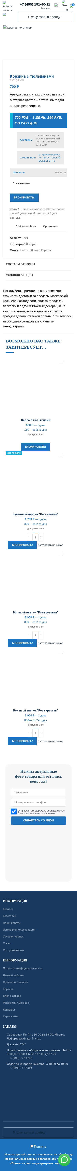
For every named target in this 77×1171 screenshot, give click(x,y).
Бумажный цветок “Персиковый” (35, 514)
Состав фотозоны (20, 264)
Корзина (8, 989)
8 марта (31, 244)
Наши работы (12, 922)
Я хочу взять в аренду (23, 17)
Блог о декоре (12, 995)
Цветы (24, 250)
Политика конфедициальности (22, 968)
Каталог (8, 909)
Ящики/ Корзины (41, 250)
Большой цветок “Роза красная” (35, 710)
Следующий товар (65, 68)
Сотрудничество (13, 950)
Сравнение (50, 226)
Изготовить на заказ (50, 544)
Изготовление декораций (19, 929)
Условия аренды (19, 275)
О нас (6, 943)
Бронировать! (24, 197)
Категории (9, 915)
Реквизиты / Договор (16, 1002)
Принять (40, 1146)
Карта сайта (11, 1016)
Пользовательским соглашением (36, 813)
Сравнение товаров (15, 982)
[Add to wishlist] (60, 361)
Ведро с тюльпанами (35, 420)
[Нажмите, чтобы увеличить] (10, 24)
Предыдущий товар (57, 68)
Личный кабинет (13, 975)
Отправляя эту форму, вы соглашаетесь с (41, 812)
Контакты (9, 1009)
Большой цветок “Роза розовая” (35, 612)
